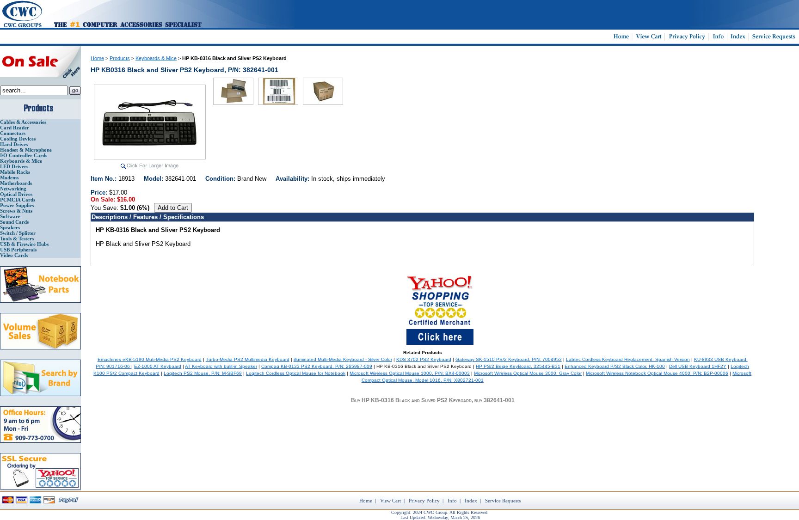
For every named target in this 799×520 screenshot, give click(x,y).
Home (97, 58)
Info (452, 500)
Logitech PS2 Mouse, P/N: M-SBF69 (203, 373)
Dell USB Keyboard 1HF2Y (697, 366)
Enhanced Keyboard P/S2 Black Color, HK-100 (615, 366)
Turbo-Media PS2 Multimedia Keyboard (247, 359)
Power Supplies (17, 205)
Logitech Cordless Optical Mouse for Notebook (295, 373)
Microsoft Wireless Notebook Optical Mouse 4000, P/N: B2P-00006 (657, 373)
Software (10, 216)
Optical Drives (16, 194)
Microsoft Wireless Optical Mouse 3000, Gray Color (528, 373)
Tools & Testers (17, 238)
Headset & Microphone (26, 150)
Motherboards (16, 183)
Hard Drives (14, 144)
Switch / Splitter (18, 233)
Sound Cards (14, 222)
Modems (9, 177)
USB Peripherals (18, 249)
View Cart (390, 500)
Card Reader (14, 127)
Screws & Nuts (16, 211)
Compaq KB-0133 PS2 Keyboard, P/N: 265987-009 (316, 366)
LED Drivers (14, 166)
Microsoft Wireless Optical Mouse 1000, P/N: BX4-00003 (410, 373)
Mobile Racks (15, 172)
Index (471, 500)
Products (120, 58)
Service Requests (503, 500)
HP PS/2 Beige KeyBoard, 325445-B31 (518, 366)
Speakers (10, 227)
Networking (13, 188)
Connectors (12, 133)
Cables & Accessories (23, 122)
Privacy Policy (424, 500)
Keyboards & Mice (21, 161)
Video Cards (14, 255)
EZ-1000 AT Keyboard (157, 366)
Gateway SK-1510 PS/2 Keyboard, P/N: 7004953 (508, 359)
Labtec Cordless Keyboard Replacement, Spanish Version (628, 359)
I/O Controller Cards (23, 155)
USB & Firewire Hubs (24, 244)
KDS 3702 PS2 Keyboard (423, 359)
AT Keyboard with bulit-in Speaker (221, 366)
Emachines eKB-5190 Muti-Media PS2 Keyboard (150, 359)
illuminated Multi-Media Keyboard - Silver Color (343, 359)
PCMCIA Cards (17, 199)
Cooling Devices (18, 138)
